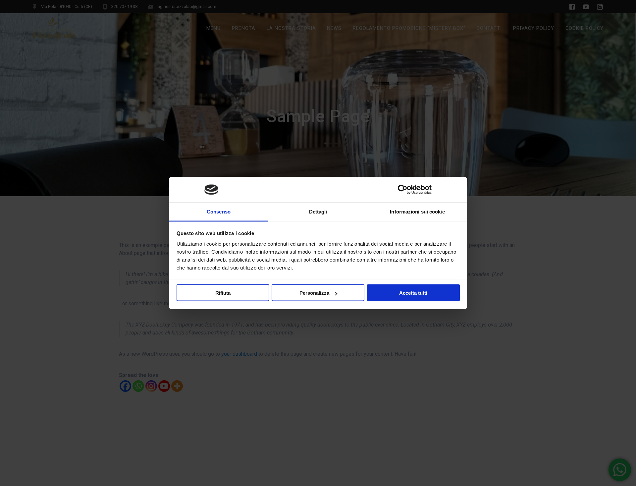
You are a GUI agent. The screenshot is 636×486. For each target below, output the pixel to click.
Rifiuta (223, 293)
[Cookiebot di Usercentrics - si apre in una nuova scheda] (403, 190)
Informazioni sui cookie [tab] (417, 211)
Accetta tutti (413, 293)
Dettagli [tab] (318, 211)
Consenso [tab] (219, 211)
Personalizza (314, 293)
